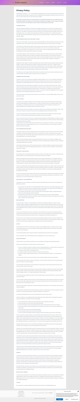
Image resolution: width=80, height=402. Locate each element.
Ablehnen (66, 399)
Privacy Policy (51, 392)
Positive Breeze (21, 2)
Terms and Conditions (41, 392)
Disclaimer (46, 392)
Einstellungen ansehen (74, 399)
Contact (33, 392)
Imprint (36, 392)
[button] (78, 391)
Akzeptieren (59, 399)
